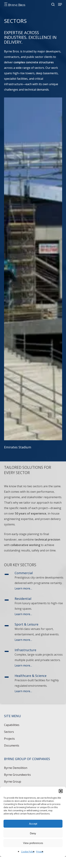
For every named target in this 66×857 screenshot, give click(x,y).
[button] (60, 791)
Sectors (9, 732)
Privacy (39, 851)
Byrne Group (12, 781)
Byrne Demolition (15, 768)
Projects (9, 739)
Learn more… (23, 588)
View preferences (33, 843)
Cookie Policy (27, 851)
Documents (11, 745)
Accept (33, 823)
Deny (33, 833)
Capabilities (11, 725)
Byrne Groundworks (17, 775)
